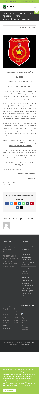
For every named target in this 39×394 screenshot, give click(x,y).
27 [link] (12, 323)
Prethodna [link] (23, 27)
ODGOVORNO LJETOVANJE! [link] (26, 270)
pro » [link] (8, 328)
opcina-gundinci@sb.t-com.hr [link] (28, 1)
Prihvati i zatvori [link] (9, 390)
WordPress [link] (27, 344)
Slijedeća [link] (32, 27)
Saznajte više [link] (25, 385)
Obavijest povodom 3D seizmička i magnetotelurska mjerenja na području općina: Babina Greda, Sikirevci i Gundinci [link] (28, 254)
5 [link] (9, 314)
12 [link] (10, 317)
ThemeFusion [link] (29, 342)
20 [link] (12, 320)
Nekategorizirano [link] (11, 185)
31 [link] (6, 325)
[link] (36, 11)
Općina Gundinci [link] (8, 183)
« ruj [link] (4, 328)
